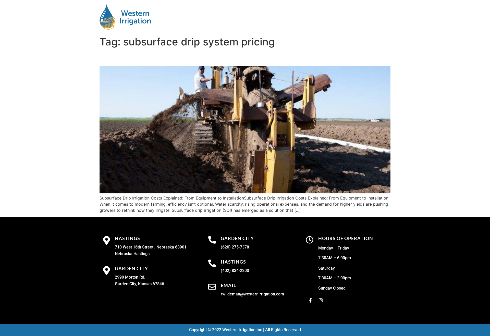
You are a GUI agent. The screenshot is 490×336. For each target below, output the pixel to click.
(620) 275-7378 (235, 247)
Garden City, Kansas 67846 (139, 283)
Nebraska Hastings (132, 253)
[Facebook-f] (310, 300)
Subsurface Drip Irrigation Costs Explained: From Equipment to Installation (243, 57)
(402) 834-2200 (235, 270)
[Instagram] (320, 300)
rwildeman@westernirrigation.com (252, 294)
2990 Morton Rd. (130, 277)
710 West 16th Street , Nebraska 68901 (151, 247)
